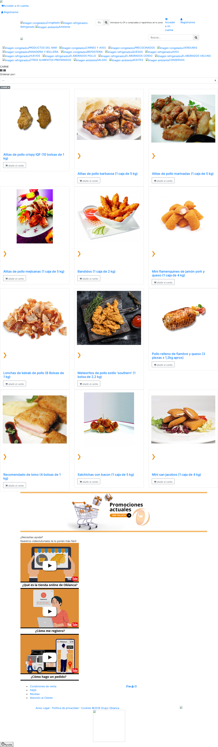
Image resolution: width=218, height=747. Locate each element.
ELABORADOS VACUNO (196, 55)
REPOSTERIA (95, 51)
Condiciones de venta (42, 686)
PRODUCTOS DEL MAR (43, 47)
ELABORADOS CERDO (138, 55)
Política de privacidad (65, 708)
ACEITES (138, 59)
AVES (175, 51)
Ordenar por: (7, 74)
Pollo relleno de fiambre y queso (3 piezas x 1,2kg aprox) (178, 356)
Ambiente (64, 26)
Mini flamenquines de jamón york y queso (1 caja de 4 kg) (178, 273)
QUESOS (137, 51)
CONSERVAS (176, 59)
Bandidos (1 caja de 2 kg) (97, 271)
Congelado (54, 22)
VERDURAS (190, 47)
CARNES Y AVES (96, 47)
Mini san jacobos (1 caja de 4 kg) (176, 474)
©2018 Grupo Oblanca (105, 708)
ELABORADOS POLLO (83, 55)
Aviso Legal (42, 708)
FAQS (32, 690)
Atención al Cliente (41, 697)
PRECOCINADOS (145, 47)
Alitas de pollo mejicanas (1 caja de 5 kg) (33, 271)
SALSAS (102, 59)
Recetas (34, 694)
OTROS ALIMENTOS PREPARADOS (50, 59)
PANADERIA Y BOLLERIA (43, 51)
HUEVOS (35, 55)
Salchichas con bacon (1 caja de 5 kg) (106, 474)
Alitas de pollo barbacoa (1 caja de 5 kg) (108, 174)
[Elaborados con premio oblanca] (113, 511)
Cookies (86, 708)
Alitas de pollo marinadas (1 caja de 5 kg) (183, 174)
